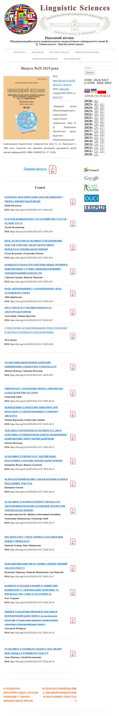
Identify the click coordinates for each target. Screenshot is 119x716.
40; (96, 104)
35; (102, 114)
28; (96, 124)
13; (102, 151)
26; (96, 127)
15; (102, 147)
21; (102, 137)
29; (102, 124)
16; (96, 144)
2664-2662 (64, 89)
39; (102, 107)
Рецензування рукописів (45, 59)
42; (96, 101)
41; (102, 104)
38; (96, 107)
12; (96, 151)
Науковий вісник (59, 38)
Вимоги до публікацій (86, 52)
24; (96, 131)
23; (102, 134)
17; (102, 144)
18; (96, 141)
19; (102, 141)
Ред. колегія (37, 52)
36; (96, 111)
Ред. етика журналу (59, 52)
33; (102, 117)
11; (96, 154)
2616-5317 (58, 97)
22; (96, 134)
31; (102, 121)
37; (102, 111)
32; (96, 117)
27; (102, 127)
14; (96, 147)
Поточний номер (72, 59)
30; (96, 121)
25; (102, 131)
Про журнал (20, 52)
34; (96, 114)
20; (96, 137)
